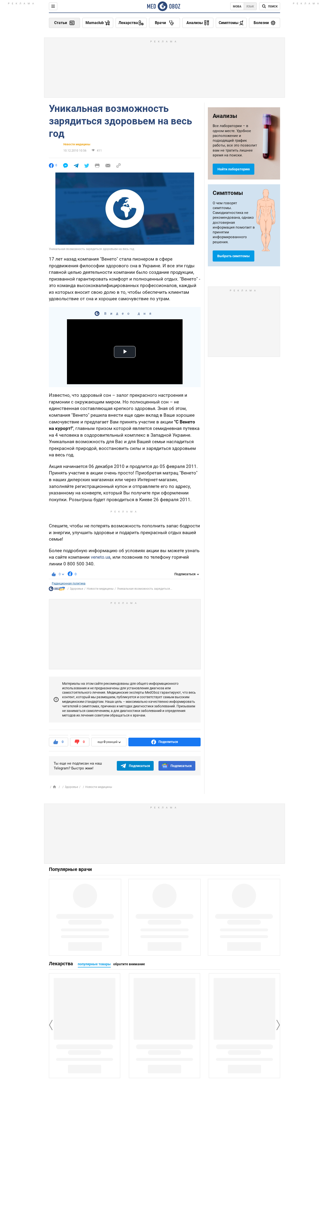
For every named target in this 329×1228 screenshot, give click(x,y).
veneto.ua (100, 557)
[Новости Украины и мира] (57, 590)
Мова (237, 6)
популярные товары (94, 964)
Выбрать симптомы (233, 256)
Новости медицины (76, 144)
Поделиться (168, 742)
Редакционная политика (69, 583)
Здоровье (76, 588)
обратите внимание (129, 964)
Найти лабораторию (233, 169)
